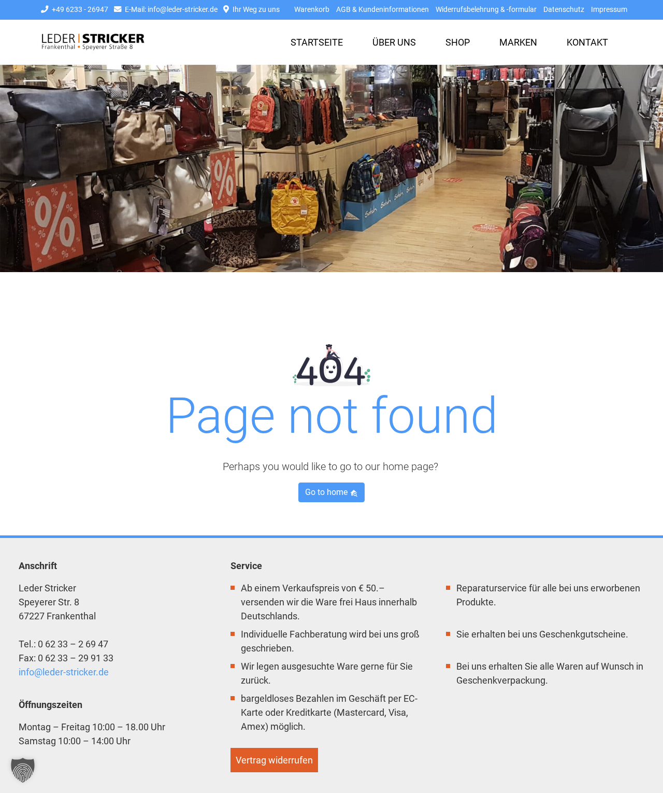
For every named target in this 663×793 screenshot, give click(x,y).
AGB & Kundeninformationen (382, 9)
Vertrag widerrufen (274, 760)
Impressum (609, 9)
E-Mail (170, 9)
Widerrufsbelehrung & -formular (486, 9)
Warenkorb (311, 9)
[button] (23, 770)
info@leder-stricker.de (64, 672)
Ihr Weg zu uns (255, 9)
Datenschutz (563, 9)
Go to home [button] (327, 492)
